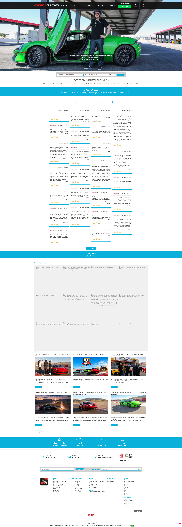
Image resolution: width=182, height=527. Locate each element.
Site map (87, 522)
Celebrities (127, 489)
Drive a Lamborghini (76, 481)
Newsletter (96, 469)
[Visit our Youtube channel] (140, 511)
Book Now (126, 502)
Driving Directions (111, 481)
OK (139, 469)
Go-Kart (76, 5)
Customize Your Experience (59, 481)
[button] (4, 37)
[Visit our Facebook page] (136, 511)
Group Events (56, 490)
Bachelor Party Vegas (58, 492)
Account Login (127, 499)
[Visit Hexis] (91, 515)
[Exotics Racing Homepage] (46, 5)
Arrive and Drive (93, 480)
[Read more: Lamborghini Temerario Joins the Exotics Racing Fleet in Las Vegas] (128, 404)
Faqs (125, 480)
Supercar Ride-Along (58, 486)
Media (125, 490)
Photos (126, 486)
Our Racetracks (110, 480)
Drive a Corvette (75, 490)
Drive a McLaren (75, 484)
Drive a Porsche (75, 483)
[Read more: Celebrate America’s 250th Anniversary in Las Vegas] (53, 404)
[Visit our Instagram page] (138, 511)
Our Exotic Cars (128, 483)
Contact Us (127, 495)
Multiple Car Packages (58, 484)
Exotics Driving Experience (59, 483)
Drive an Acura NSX (76, 492)
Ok (132, 525)
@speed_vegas (38, 432)
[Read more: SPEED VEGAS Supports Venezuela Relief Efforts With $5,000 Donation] (128, 366)
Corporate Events (93, 484)
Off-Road (89, 5)
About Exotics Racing (129, 481)
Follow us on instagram (42, 263)
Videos (126, 487)
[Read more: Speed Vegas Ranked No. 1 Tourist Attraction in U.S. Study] (53, 366)
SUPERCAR (64, 5)
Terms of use (94, 522)
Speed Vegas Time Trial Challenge (97, 491)
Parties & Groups (93, 483)
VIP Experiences (57, 487)
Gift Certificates (92, 487)
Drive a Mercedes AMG (76, 489)
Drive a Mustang (75, 487)
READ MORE (38, 387)
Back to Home (56, 480)
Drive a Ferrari (74, 480)
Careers (126, 492)
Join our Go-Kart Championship (96, 481)
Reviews (126, 484)
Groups (100, 5)
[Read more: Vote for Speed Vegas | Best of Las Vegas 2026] (90, 366)
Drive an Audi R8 (75, 486)
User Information (128, 500)
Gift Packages (56, 489)
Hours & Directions (93, 486)
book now (125, 6)
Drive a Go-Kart (75, 493)
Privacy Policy (127, 525)
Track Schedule (110, 483)
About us (112, 5)
